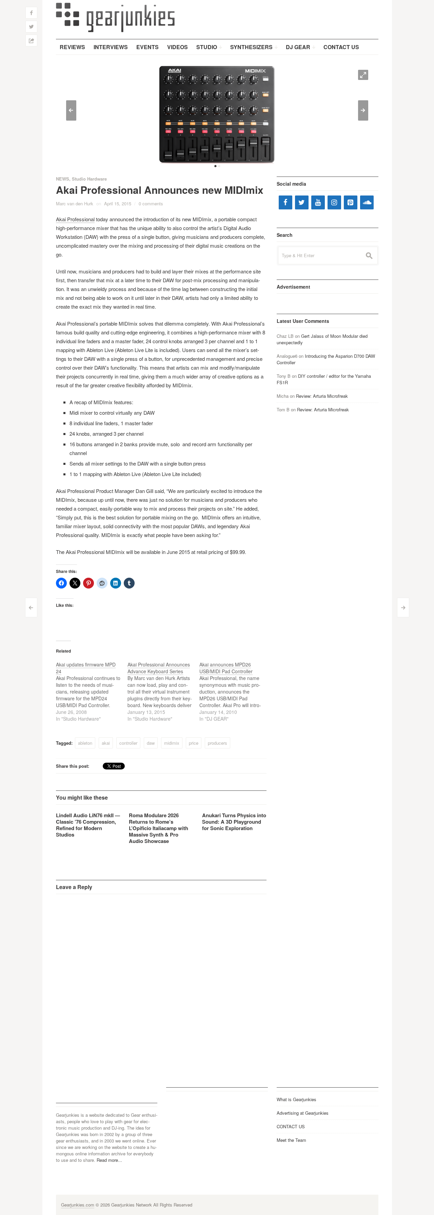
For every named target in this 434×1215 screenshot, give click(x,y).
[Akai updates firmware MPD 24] (92, 691)
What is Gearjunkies (296, 1099)
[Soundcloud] (367, 202)
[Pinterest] (350, 202)
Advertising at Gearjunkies (303, 1113)
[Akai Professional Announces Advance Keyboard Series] (163, 691)
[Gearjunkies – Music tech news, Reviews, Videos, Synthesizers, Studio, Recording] (115, 17)
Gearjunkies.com (77, 1204)
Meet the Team (291, 1140)
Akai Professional (75, 219)
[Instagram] (334, 202)
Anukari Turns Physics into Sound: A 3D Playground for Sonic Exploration (234, 821)
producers (217, 743)
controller (128, 743)
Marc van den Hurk (74, 203)
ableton (85, 743)
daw (151, 743)
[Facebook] (285, 202)
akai (106, 743)
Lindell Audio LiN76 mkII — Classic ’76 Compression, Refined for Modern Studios (88, 824)
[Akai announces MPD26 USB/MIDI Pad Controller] (235, 691)
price (193, 743)
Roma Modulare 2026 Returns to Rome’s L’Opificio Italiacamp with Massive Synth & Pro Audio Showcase (158, 828)
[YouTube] (318, 202)
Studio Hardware (89, 179)
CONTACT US (291, 1126)
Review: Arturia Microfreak (322, 396)
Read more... (109, 1160)
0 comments (151, 203)
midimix (171, 743)
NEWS (62, 179)
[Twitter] (302, 202)
